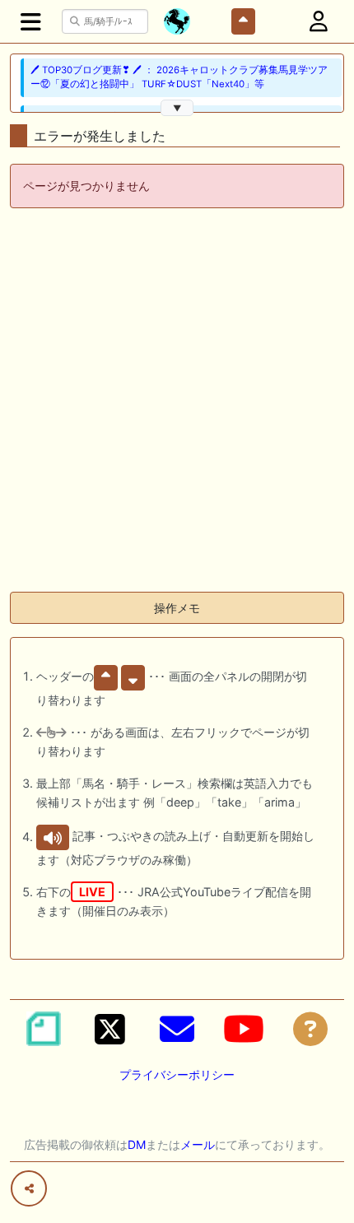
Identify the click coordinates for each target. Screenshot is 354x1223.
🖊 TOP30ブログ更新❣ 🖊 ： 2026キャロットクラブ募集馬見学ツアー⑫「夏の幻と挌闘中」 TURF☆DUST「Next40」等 (179, 77)
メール (197, 1144)
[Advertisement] (177, 402)
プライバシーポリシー (177, 1074)
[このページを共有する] (29, 1188)
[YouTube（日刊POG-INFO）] (243, 1029)
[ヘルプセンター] (310, 1028)
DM (137, 1144)
